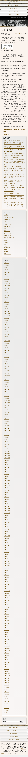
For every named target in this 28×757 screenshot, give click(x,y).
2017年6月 (6, 522)
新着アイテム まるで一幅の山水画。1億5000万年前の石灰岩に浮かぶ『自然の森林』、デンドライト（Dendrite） (14, 176)
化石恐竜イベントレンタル (14, 5)
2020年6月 (6, 439)
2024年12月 (7, 311)
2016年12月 (7, 536)
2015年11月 (7, 565)
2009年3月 (6, 696)
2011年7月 (6, 685)
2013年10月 (7, 623)
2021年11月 (7, 400)
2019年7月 (6, 464)
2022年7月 (6, 382)
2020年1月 (6, 451)
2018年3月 (6, 501)
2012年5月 (6, 662)
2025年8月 (6, 292)
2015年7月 (6, 575)
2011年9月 (6, 680)
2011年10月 (7, 678)
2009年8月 (6, 692)
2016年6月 (6, 549)
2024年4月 (6, 331)
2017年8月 (6, 517)
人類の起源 (7, 226)
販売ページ (23, 749)
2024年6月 (6, 327)
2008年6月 (6, 705)
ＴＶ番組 (6, 215)
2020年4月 (6, 444)
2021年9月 (6, 405)
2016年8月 (6, 545)
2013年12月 (7, 618)
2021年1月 (6, 423)
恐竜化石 (6, 240)
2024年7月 (6, 325)
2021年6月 (6, 412)
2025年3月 (6, 304)
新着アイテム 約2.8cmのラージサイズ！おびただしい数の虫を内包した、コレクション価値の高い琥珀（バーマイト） (14, 204)
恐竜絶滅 (6, 242)
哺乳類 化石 (7, 235)
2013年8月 (6, 627)
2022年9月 (6, 377)
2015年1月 (6, 588)
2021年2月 (6, 421)
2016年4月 (6, 554)
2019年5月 (6, 469)
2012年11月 (7, 648)
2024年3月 (6, 334)
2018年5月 (6, 497)
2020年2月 (6, 448)
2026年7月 (6, 265)
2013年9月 (6, 625)
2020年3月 (6, 446)
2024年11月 (7, 313)
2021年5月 (6, 414)
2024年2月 (6, 336)
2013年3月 (6, 639)
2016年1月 (6, 561)
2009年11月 (7, 687)
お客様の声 (7, 219)
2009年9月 (6, 689)
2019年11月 (7, 455)
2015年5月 (6, 579)
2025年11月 (7, 286)
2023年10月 (7, 345)
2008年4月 (6, 710)
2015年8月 (6, 572)
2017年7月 (6, 520)
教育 (5, 244)
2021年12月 (7, 398)
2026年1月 (6, 279)
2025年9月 (6, 290)
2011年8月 (6, 682)
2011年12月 (7, 673)
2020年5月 (6, 442)
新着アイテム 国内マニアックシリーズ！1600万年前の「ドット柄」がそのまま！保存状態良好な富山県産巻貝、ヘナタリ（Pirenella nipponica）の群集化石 (14, 197)
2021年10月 (7, 403)
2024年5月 (6, 329)
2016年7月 (6, 547)
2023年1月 (6, 366)
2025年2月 (6, 306)
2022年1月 (6, 396)
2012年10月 (7, 650)
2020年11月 (7, 428)
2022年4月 (6, 389)
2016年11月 (7, 538)
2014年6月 (6, 604)
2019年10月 (7, 458)
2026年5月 (6, 269)
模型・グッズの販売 (14, 14)
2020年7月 (6, 437)
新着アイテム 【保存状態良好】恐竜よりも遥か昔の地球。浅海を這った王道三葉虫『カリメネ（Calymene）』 (14, 155)
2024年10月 (7, 315)
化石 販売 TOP (14, 2)
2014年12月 (7, 591)
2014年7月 (6, 602)
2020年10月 (7, 430)
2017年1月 (6, 533)
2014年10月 (7, 595)
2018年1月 (6, 506)
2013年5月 (6, 634)
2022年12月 (7, 368)
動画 (5, 228)
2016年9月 (6, 542)
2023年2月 (6, 364)
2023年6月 (6, 354)
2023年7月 (6, 352)
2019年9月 (6, 460)
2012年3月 (6, 666)
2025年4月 (6, 302)
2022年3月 (6, 391)
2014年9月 (6, 598)
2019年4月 (6, 471)
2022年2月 (6, 393)
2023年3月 (6, 361)
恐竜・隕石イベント (19, 33)
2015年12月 (7, 563)
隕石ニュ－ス (7, 254)
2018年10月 (7, 485)
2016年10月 (7, 540)
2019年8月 (6, 462)
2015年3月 (6, 584)
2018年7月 (6, 492)
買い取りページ (5, 753)
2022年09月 (7, 375)
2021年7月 (6, 409)
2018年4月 (6, 499)
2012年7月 (6, 657)
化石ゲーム (7, 231)
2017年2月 (6, 531)
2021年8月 (6, 407)
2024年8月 (6, 322)
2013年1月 (6, 643)
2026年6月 (6, 267)
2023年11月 (7, 343)
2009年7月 (6, 694)
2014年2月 (6, 614)
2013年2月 (6, 641)
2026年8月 (6, 263)
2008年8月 (6, 701)
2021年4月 (6, 416)
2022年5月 (6, 386)
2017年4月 (6, 526)
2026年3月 (6, 274)
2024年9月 (6, 318)
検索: (4, 721)
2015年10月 (7, 568)
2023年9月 (6, 347)
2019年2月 (6, 476)
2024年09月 (7, 320)
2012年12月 (7, 646)
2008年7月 (6, 703)
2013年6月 (6, 632)
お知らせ (6, 221)
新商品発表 (7, 247)
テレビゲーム (7, 224)
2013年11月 (7, 620)
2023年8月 (6, 350)
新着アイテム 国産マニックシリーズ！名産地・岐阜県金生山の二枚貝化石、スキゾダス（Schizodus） (14, 182)
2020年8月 (6, 435)
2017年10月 (7, 513)
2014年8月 (6, 600)
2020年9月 (6, 432)
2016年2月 (6, 559)
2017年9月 (6, 515)
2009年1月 (6, 698)
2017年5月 (6, 524)
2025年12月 (7, 283)
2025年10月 (7, 288)
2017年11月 (7, 510)
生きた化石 (7, 251)
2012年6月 (6, 659)
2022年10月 (7, 373)
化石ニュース (7, 233)
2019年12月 (7, 453)
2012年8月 (6, 655)
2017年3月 (6, 529)
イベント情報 (6, 134)
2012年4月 (6, 664)
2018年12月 (7, 481)
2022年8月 (6, 380)
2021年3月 (6, 419)
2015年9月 (6, 570)
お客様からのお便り (9, 217)
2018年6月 (6, 494)
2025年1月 (6, 308)
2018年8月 (6, 490)
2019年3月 (6, 474)
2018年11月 (7, 483)
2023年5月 (6, 357)
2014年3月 (6, 611)
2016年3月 (6, 556)
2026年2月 (6, 276)
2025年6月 (6, 297)
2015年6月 (6, 577)
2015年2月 (6, 586)
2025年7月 (6, 295)
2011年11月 (7, 675)
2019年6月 (6, 467)
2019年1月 (6, 478)
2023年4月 (6, 359)
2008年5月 (6, 708)
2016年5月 (6, 552)
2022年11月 (7, 370)
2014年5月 (6, 607)
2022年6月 (6, 384)
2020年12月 (7, 425)
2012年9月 (6, 653)
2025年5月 (6, 299)
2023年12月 (7, 341)
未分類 (5, 249)
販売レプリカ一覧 (13, 11)
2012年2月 (6, 669)
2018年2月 (6, 503)
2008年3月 (6, 712)
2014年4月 (6, 609)
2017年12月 (7, 508)
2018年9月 (6, 487)
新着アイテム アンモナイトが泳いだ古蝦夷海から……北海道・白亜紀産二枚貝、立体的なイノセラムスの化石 (14, 142)
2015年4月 (6, 581)
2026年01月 (7, 281)
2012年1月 (6, 671)
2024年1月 (6, 338)
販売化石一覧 (13, 8)
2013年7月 (6, 630)
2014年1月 (6, 616)
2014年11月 (7, 593)
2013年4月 (6, 637)
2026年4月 (6, 272)
